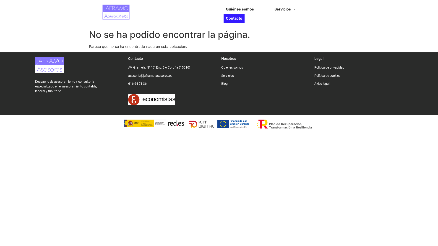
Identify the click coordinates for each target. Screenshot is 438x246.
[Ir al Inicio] (49, 72)
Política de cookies (327, 75)
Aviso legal (321, 83)
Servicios (282, 9)
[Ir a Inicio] (116, 18)
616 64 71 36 (137, 83)
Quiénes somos (240, 9)
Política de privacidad (329, 67)
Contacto (234, 18)
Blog (224, 83)
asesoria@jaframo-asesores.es (150, 75)
